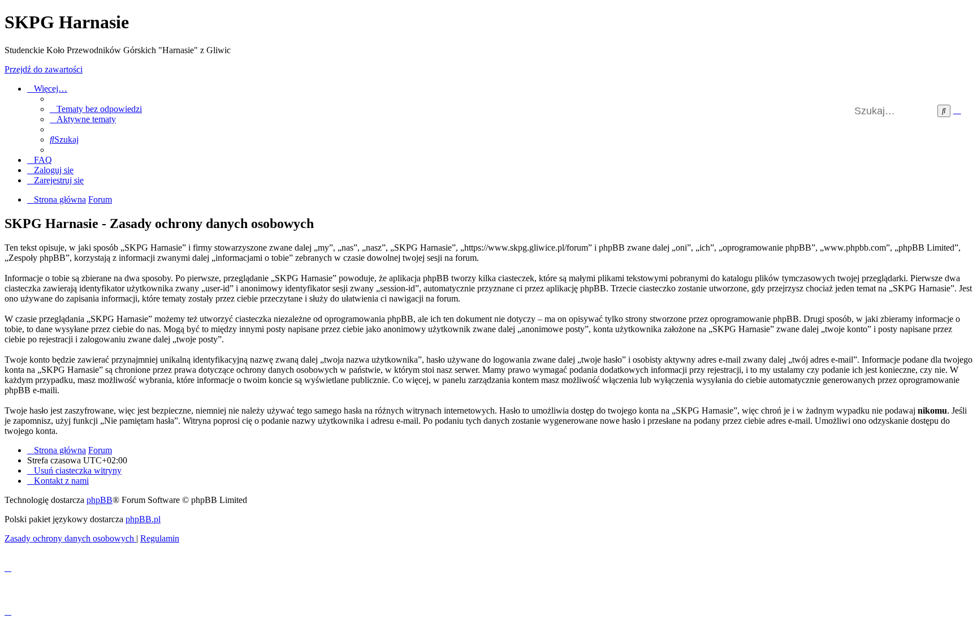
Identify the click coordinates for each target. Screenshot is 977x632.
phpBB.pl (143, 519)
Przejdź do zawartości (44, 69)
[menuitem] (96, 109)
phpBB (100, 500)
